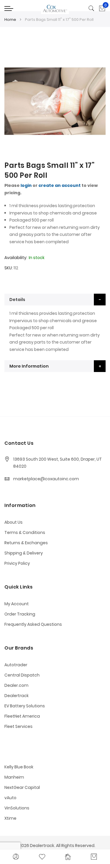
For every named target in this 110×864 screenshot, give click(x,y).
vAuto (10, 798)
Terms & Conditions (24, 532)
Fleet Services (18, 726)
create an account (59, 185)
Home (10, 19)
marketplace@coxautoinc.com (46, 479)
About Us (13, 522)
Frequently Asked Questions (33, 624)
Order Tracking (19, 614)
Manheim (14, 777)
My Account (16, 604)
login (26, 185)
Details (17, 299)
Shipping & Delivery (23, 553)
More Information (29, 366)
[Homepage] (68, 856)
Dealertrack (16, 696)
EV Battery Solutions (24, 706)
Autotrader (15, 665)
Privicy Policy (17, 563)
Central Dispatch (22, 675)
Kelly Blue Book (18, 767)
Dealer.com (16, 685)
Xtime (10, 818)
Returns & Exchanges (26, 543)
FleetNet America (22, 716)
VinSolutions (16, 808)
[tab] (55, 299)
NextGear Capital (22, 787)
